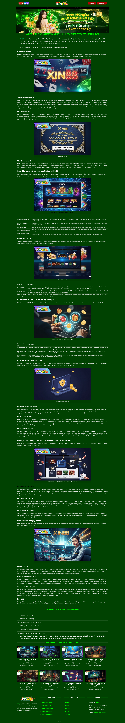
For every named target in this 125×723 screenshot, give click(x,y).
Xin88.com (24, 602)
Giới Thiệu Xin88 (46, 705)
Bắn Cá (81, 8)
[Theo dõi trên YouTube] (22, 3)
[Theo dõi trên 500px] (25, 3)
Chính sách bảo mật (47, 711)
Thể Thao (70, 8)
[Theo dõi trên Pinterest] (20, 3)
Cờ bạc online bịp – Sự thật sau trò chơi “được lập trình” (72, 684)
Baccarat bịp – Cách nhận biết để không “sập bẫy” (95, 684)
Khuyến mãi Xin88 (47, 702)
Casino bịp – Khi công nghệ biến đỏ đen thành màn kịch (50, 660)
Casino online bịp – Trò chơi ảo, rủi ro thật (27, 660)
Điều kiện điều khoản (47, 708)
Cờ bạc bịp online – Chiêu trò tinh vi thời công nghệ (50, 684)
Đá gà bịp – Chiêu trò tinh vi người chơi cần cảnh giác (95, 660)
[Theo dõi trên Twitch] (27, 3)
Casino (67, 702)
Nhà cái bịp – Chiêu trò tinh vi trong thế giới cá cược (27, 684)
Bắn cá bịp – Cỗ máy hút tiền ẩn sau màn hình (73, 660)
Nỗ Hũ (64, 8)
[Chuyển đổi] (18, 615)
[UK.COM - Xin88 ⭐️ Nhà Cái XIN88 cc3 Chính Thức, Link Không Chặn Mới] (62, 3)
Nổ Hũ (67, 711)
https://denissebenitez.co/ (58, 47)
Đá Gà (58, 8)
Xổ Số (76, 8)
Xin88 (22, 39)
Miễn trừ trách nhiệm (47, 714)
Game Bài (52, 8)
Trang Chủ (44, 8)
